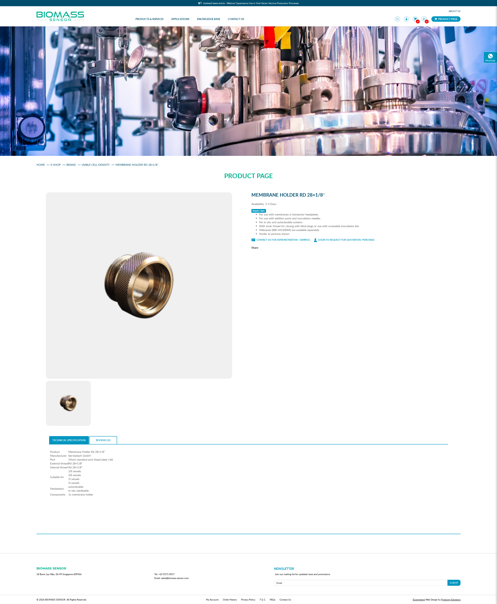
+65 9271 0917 (166, 574)
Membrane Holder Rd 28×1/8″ (137, 165)
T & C (262, 599)
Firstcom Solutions (451, 599)
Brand (71, 165)
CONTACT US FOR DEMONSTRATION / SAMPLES (283, 239)
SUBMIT (454, 582)
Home (40, 165)
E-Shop (56, 165)
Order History (230, 599)
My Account (212, 599)
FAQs (272, 599)
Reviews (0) (103, 440)
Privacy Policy (248, 599)
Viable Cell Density (96, 165)
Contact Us (285, 599)
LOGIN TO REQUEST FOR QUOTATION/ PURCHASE (345, 239)
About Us (455, 11)
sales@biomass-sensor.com (175, 578)
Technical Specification (69, 440)
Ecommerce (419, 599)
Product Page (447, 19)
